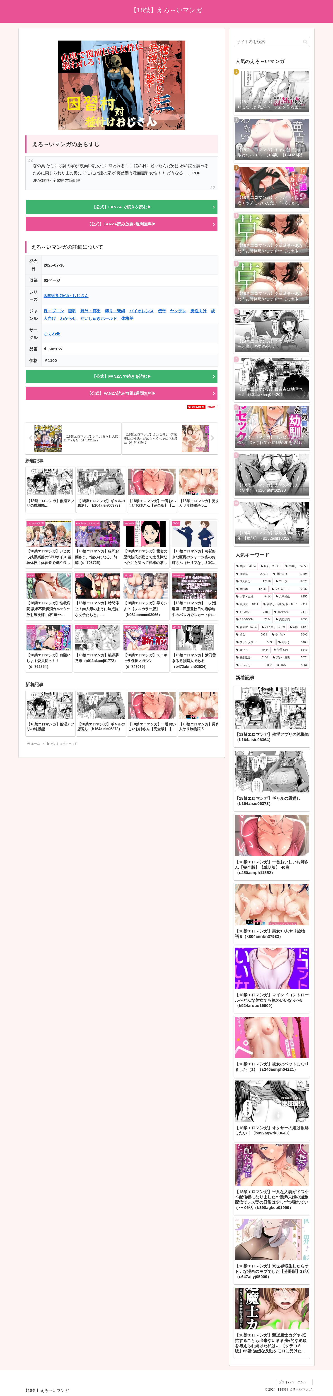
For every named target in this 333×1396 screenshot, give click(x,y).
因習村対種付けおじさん (66, 296)
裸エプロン (54, 311)
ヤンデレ (178, 311)
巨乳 (72, 311)
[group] (50, 490)
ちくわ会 (52, 333)
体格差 (127, 318)
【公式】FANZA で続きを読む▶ (121, 207)
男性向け (199, 311)
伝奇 (162, 311)
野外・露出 (90, 311)
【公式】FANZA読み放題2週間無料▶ (121, 224)
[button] (209, 490)
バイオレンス (141, 311)
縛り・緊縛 (115, 311)
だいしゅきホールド (98, 318)
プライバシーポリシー (294, 1382)
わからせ (68, 318)
